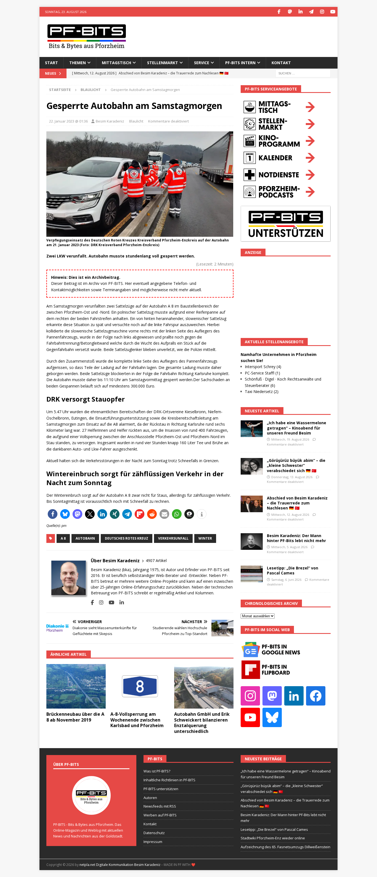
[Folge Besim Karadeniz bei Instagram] (99, 602)
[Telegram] (311, 12)
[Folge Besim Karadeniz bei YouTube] (109, 602)
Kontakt (281, 62)
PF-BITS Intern (240, 62)
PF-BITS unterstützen (161, 788)
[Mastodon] (289, 12)
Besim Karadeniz (110, 121)
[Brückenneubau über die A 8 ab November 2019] (76, 686)
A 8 (63, 538)
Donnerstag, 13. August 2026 (291, 477)
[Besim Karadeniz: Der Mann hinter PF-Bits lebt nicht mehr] (252, 541)
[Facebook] (279, 12)
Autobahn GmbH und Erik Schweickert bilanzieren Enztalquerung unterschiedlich (202, 722)
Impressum (153, 841)
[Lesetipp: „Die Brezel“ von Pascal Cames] (252, 574)
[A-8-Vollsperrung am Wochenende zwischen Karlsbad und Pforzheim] (140, 686)
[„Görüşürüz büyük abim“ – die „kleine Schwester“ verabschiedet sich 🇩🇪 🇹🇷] (252, 466)
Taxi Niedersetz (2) (261, 391)
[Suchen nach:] (303, 73)
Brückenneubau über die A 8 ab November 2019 (75, 717)
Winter (205, 538)
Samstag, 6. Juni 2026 (286, 579)
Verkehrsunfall (173, 538)
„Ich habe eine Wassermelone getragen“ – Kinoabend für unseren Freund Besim (296, 427)
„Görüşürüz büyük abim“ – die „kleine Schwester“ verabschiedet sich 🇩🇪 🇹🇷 (296, 465)
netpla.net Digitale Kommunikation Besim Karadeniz (119, 864)
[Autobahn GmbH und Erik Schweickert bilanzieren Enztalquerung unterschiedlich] (203, 686)
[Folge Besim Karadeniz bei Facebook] (92, 602)
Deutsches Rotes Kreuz (126, 538)
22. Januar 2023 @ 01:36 (68, 121)
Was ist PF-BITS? (157, 771)
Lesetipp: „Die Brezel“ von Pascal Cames (292, 570)
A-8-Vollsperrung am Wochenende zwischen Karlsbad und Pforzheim (137, 720)
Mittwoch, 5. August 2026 (289, 547)
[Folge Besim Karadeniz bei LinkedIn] (119, 602)
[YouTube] (333, 12)
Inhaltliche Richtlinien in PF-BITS (169, 779)
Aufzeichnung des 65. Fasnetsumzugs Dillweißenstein (285, 846)
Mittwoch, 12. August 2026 (290, 514)
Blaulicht (136, 121)
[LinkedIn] (300, 12)
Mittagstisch (116, 62)
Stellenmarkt (162, 62)
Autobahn (85, 538)
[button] (52, 514)
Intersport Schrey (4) (263, 366)
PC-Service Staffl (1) (262, 373)
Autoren (150, 797)
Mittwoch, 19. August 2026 (290, 439)
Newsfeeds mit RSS (160, 806)
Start (51, 62)
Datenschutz (154, 832)
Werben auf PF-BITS (160, 815)
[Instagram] (322, 12)
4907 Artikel (156, 560)
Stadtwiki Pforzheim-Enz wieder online (273, 838)
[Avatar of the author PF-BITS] (91, 808)
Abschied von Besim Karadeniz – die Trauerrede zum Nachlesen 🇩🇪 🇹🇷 (297, 503)
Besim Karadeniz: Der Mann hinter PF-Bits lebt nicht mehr (296, 538)
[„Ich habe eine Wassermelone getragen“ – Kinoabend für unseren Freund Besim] (252, 428)
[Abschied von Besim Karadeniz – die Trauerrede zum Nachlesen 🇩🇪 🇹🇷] (252, 504)
